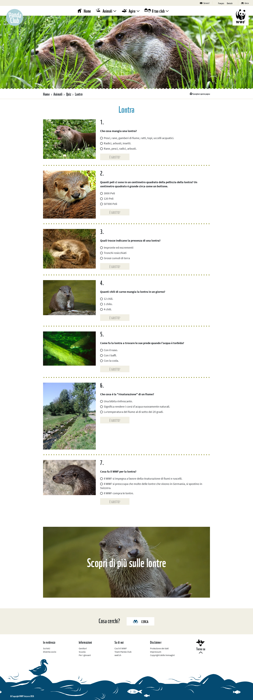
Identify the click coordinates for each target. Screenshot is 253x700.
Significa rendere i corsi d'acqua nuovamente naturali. (137, 406)
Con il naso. (111, 350)
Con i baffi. (110, 355)
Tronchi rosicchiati (115, 253)
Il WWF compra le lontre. (119, 493)
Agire (132, 10)
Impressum (155, 651)
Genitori (83, 648)
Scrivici (46, 648)
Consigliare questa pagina (201, 93)
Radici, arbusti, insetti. (117, 143)
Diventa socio (49, 651)
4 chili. (108, 309)
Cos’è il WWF (120, 648)
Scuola (82, 651)
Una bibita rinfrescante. (118, 401)
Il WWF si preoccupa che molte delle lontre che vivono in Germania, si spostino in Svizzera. (151, 486)
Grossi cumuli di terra (117, 258)
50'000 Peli (110, 204)
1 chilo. (108, 304)
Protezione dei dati (159, 648)
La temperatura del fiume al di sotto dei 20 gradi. (133, 412)
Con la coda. (111, 360)
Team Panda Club (122, 651)
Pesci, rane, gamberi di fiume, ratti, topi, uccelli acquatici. (139, 138)
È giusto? (114, 157)
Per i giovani (85, 655)
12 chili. (108, 299)
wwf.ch (117, 655)
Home (87, 10)
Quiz (68, 94)
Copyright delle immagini (162, 655)
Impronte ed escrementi (118, 247)
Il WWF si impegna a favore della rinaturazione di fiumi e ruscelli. (143, 478)
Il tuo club (158, 10)
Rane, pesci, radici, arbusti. (120, 148)
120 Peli (108, 198)
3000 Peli (109, 193)
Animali (107, 10)
